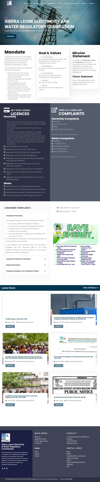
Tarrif (60, 3)
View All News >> (90, 288)
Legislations (51, 3)
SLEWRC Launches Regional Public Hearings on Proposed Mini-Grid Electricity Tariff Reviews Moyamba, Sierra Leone (23, 357)
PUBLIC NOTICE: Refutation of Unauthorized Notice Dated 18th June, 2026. (73, 357)
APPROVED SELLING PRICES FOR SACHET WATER (70, 397)
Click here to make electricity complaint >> (65, 134)
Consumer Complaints (72, 3)
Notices (91, 3)
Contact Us (57, 7)
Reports (84, 3)
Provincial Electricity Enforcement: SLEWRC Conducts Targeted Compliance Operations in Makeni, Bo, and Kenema (73, 318)
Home (21, 3)
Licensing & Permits (39, 3)
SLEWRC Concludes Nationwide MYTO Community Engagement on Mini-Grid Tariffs (21, 396)
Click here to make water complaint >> (64, 157)
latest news (21, 322)
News (26, 322)
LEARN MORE (11, 35)
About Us (27, 3)
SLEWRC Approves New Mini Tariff (16, 319)
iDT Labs (69, 479)
